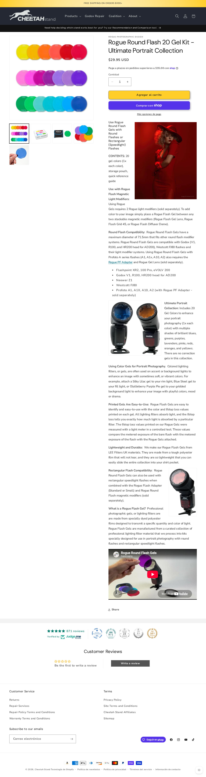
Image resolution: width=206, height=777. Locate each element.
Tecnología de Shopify (62, 769)
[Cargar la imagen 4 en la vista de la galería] (84, 133)
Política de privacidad (115, 769)
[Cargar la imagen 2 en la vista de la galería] (40, 133)
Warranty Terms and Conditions (29, 718)
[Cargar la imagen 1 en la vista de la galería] (19, 133)
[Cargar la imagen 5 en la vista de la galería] (19, 155)
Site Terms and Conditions (120, 706)
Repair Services (19, 706)
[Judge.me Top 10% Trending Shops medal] (152, 633)
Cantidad (113, 74)
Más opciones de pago (149, 114)
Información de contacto (168, 769)
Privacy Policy (113, 699)
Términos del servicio (141, 769)
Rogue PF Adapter (120, 262)
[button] (73, 16)
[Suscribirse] (72, 739)
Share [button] (115, 609)
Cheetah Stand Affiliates (120, 712)
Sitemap (109, 718)
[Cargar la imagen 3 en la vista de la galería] (62, 133)
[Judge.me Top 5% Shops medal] (138, 633)
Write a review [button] (130, 663)
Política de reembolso (88, 769)
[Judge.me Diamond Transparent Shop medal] (97, 633)
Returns (14, 699)
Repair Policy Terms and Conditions (32, 712)
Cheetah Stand (43, 769)
